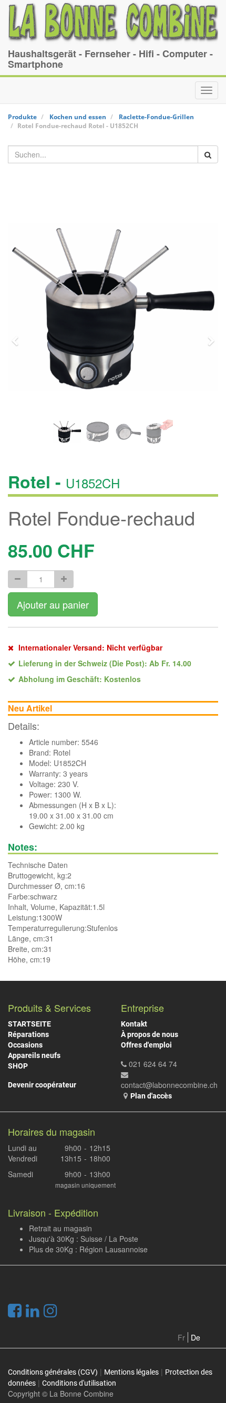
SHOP (18, 1066)
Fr (181, 1337)
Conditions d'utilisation (79, 1383)
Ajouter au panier (53, 604)
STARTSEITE (29, 1024)
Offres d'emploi (146, 1045)
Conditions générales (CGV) (53, 1372)
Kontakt (134, 1024)
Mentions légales (131, 1372)
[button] (18, 336)
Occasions (25, 1045)
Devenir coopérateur (42, 1085)
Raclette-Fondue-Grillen (156, 116)
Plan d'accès (151, 1096)
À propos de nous (149, 1034)
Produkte (22, 116)
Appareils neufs (34, 1055)
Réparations (28, 1034)
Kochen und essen (77, 116)
